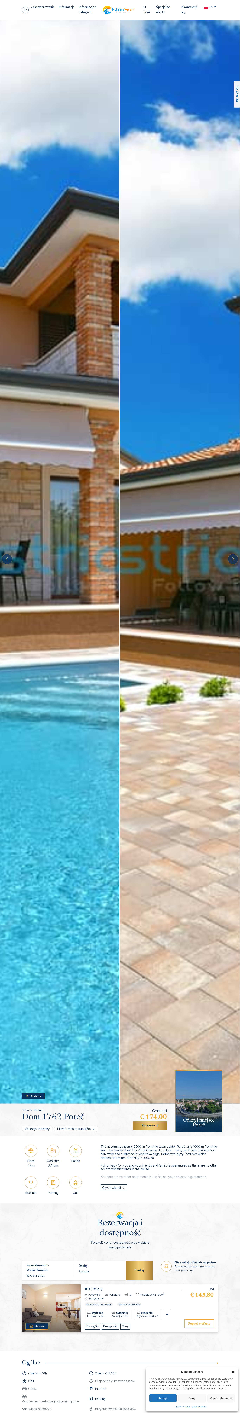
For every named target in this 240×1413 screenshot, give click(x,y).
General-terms (199, 1406)
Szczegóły (93, 1326)
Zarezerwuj (150, 1125)
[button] (233, 1372)
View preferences (221, 1398)
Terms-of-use (183, 1406)
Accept (162, 1398)
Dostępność (110, 1326)
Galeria (36, 1096)
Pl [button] (211, 7)
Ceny (125, 1326)
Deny (192, 1398)
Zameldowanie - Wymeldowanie (38, 1268)
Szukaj (139, 1270)
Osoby (83, 1266)
